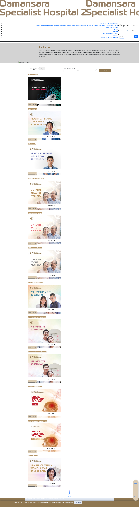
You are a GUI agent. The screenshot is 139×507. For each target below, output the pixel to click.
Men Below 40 (32, 144)
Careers (109, 37)
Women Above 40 (33, 455)
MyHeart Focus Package (35, 247)
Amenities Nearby (61, 25)
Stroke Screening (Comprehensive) (37, 421)
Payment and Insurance (73, 25)
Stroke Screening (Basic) (35, 386)
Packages (115, 31)
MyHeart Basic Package (35, 213)
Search (105, 71)
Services (116, 29)
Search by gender (33, 69)
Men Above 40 (32, 109)
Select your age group (70, 68)
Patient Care (39, 25)
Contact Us (104, 37)
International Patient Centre (110, 33)
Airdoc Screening (33, 74)
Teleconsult (115, 23)
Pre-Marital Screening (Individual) (37, 351)
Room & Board (114, 25)
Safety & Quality (105, 25)
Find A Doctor (100, 23)
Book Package (32, 104)
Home (116, 21)
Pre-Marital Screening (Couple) (37, 317)
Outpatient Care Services (86, 25)
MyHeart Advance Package (36, 178)
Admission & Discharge (49, 25)
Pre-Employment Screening (35, 282)
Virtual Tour (115, 35)
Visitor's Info (97, 25)
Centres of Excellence (112, 27)
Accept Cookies (78, 502)
